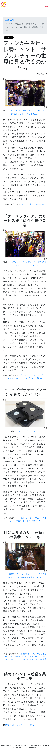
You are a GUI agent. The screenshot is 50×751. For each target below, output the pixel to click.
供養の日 (9, 20)
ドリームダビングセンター (28, 431)
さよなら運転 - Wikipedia (33, 204)
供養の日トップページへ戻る (19, 725)
